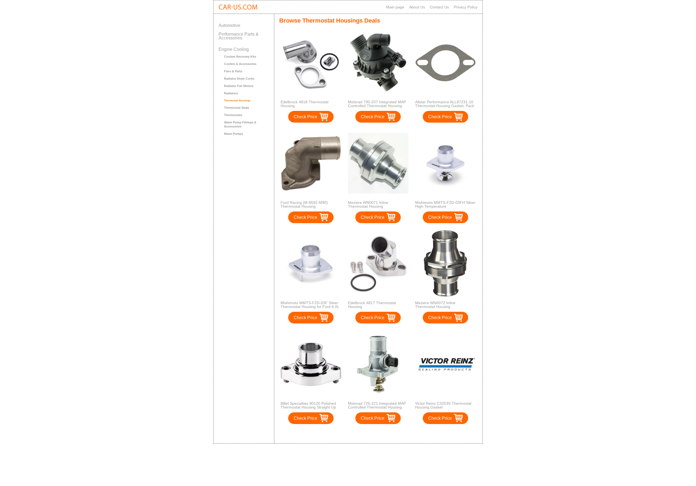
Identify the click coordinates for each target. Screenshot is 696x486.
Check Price (305, 116)
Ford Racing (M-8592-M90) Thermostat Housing (304, 204)
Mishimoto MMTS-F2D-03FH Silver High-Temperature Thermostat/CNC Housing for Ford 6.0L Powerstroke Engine (445, 208)
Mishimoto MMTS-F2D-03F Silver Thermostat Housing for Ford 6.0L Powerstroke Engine (310, 307)
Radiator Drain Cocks (239, 78)
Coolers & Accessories (240, 64)
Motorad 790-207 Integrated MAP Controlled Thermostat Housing (377, 104)
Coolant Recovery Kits (240, 56)
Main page (395, 7)
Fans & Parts (233, 71)
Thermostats (233, 115)
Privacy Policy (465, 7)
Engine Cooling (234, 49)
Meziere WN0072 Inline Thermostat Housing (435, 305)
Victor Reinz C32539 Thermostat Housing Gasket (443, 405)
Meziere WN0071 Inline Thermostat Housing (368, 204)
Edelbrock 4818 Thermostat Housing (304, 104)
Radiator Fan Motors (238, 86)
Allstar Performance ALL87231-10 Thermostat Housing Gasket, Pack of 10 (444, 106)
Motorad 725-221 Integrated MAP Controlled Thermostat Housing (377, 405)
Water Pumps (233, 133)
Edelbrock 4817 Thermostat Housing (372, 305)
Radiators (231, 93)
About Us (417, 7)
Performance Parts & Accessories (239, 36)
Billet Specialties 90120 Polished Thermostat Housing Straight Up (308, 405)
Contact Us (439, 7)
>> (388, 433)
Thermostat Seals (236, 107)
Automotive (229, 25)
